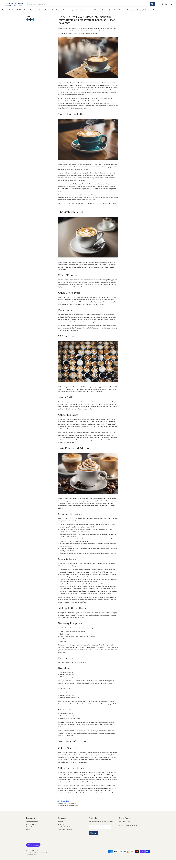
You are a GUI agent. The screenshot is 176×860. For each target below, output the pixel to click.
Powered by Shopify (31, 855)
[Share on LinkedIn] (33, 19)
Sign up (93, 833)
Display (83, 10)
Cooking (33, 10)
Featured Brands (8, 10)
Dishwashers (44, 10)
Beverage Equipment (70, 10)
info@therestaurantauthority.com (129, 825)
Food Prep (55, 10)
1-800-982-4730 (124, 822)
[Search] (152, 4)
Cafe (103, 10)
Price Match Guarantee (126, 10)
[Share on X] (30, 19)
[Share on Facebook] (27, 19)
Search (28, 851)
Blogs (28, 829)
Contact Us (112, 10)
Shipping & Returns (143, 10)
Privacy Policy (30, 827)
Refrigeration (22, 10)
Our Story (156, 10)
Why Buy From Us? (64, 827)
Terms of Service (31, 824)
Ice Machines (93, 10)
